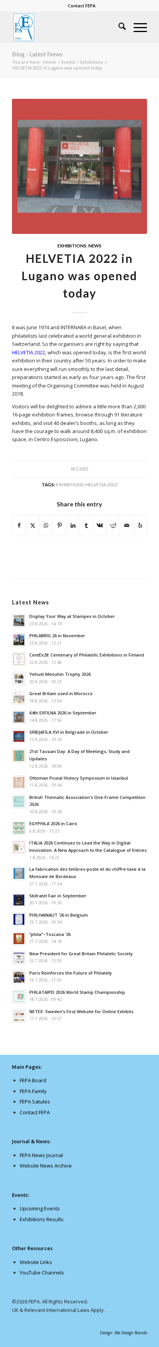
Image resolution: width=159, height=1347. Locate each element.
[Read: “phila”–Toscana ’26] (19, 939)
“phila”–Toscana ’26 (50, 934)
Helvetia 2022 (101, 484)
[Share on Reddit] (113, 525)
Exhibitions (72, 245)
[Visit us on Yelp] (140, 525)
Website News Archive (46, 1165)
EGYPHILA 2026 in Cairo (53, 823)
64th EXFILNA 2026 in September (62, 713)
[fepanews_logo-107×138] (66, 27)
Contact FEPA (81, 5)
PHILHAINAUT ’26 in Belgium (58, 915)
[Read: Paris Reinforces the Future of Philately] (19, 977)
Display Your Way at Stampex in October (72, 616)
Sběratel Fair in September (57, 896)
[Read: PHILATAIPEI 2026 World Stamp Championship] (19, 996)
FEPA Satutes (35, 1101)
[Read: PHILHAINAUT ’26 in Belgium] (19, 919)
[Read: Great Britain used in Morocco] (19, 698)
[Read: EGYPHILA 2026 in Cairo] (19, 828)
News (94, 245)
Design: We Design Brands (123, 1332)
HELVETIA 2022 (28, 352)
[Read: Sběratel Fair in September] (19, 900)
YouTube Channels (42, 1272)
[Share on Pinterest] (59, 525)
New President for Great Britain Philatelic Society (81, 953)
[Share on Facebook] (19, 525)
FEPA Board (33, 1080)
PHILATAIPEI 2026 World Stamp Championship (77, 992)
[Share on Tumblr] (86, 525)
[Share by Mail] (126, 525)
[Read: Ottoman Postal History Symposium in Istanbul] (19, 782)
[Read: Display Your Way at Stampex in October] (19, 621)
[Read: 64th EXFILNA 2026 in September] (19, 717)
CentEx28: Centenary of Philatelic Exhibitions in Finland (86, 655)
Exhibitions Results (42, 1219)
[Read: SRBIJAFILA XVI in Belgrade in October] (19, 736)
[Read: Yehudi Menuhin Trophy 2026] (19, 678)
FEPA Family (33, 1091)
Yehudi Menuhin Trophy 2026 (60, 674)
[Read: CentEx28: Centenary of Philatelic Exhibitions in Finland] (19, 659)
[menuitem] (81, 6)
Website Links (36, 1262)
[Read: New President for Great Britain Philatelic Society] (19, 958)
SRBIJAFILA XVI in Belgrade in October (68, 732)
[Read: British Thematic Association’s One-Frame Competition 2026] (19, 802)
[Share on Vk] (100, 525)
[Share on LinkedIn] (73, 525)
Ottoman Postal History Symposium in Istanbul (78, 778)
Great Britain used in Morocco (61, 693)
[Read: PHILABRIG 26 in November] (19, 640)
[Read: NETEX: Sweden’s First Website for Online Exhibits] (19, 1016)
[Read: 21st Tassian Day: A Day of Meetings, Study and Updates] (19, 756)
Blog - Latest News (37, 54)
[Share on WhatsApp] (46, 525)
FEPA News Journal (41, 1155)
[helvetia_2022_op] (79, 166)
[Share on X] (32, 525)
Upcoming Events (40, 1208)
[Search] (118, 27)
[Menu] (136, 27)
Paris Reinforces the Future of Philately (70, 973)
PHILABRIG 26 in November (57, 635)
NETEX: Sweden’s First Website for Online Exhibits (81, 1011)
